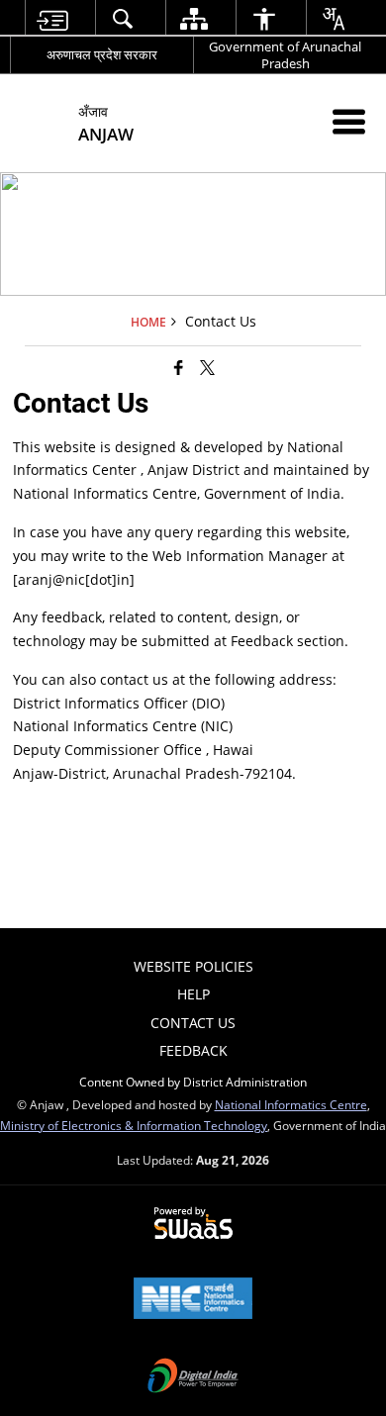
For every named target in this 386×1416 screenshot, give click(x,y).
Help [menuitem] (193, 994)
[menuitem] (52, 18)
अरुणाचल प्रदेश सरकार (102, 54)
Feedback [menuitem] (193, 1050)
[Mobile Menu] (349, 121)
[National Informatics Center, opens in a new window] (193, 1300)
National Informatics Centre (291, 1104)
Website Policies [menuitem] (193, 966)
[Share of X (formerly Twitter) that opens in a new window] (207, 367)
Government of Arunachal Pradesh (285, 55)
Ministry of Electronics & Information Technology (133, 1125)
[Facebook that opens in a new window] (178, 367)
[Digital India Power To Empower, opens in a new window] (193, 1377)
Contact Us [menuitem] (193, 1022)
